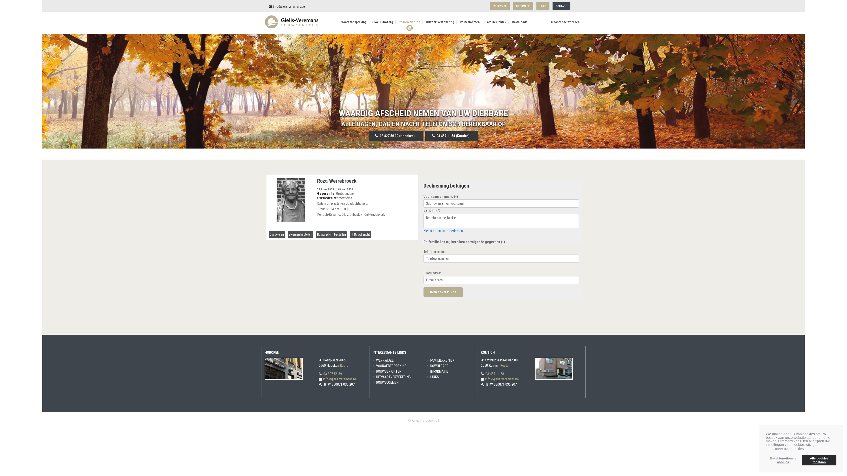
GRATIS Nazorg (382, 22)
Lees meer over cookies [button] (785, 449)
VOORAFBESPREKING (391, 366)
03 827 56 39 (332, 374)
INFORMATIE (523, 6)
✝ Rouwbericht (360, 234)
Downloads (519, 22)
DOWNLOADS (439, 366)
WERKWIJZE (499, 6)
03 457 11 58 (494, 374)
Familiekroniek (495, 22)
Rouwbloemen (470, 22)
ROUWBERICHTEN (388, 371)
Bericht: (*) (432, 210)
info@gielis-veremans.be (289, 7)
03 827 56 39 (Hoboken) (396, 136)
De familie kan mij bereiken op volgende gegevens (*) (464, 242)
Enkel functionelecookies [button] (783, 460)
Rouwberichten (409, 22)
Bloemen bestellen (300, 234)
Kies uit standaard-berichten (443, 231)
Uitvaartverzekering (440, 22)
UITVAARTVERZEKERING (393, 377)
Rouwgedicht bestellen (331, 234)
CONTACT (561, 6)
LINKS (543, 6)
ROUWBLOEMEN (387, 382)
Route (344, 365)
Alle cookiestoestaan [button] (819, 460)
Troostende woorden (565, 22)
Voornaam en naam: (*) (441, 197)
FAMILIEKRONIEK (442, 360)
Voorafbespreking (354, 22)
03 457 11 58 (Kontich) (452, 136)
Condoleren (277, 234)
